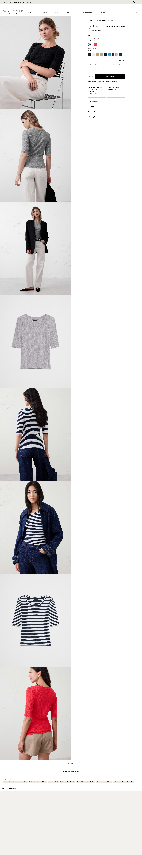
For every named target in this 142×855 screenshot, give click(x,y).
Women (4, 788)
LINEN (30, 12)
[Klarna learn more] (104, 82)
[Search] (136, 12)
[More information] (93, 26)
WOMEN (44, 12)
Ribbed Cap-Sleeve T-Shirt (37, 782)
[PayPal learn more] (97, 82)
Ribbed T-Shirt (53, 782)
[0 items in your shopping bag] (138, 2)
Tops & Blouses (11, 788)
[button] (35, 388)
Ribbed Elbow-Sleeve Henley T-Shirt (15, 782)
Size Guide (122, 60)
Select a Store (112, 89)
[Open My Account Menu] (134, 2)
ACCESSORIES (87, 12)
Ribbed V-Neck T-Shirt (67, 782)
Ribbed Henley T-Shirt (104, 782)
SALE (103, 12)
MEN (57, 12)
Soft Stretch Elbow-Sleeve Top (123, 782)
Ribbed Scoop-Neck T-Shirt (86, 782)
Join (96, 93)
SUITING (70, 12)
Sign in (91, 93)
